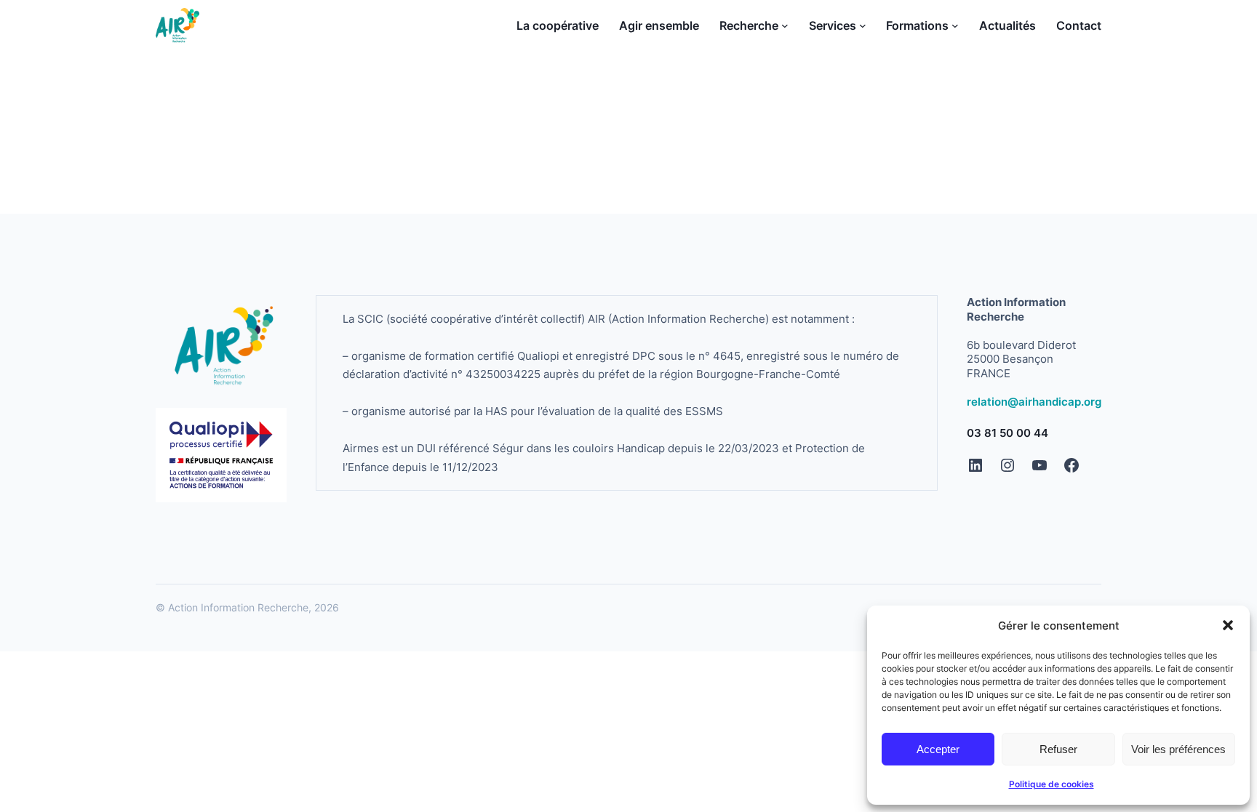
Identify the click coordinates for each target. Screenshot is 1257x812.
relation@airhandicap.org (1034, 402)
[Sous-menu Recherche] (785, 25)
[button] (1228, 625)
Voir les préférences (1178, 749)
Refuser (1058, 749)
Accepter (938, 749)
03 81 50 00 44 (1007, 433)
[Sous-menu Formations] (955, 25)
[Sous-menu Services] (862, 25)
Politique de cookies (1051, 784)
